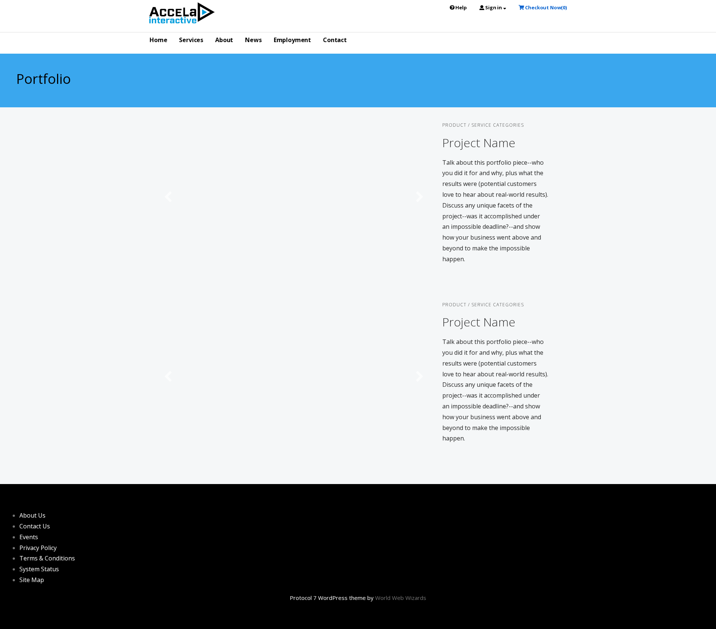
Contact (335, 40)
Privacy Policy (38, 548)
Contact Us (34, 526)
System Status (39, 569)
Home (158, 40)
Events (28, 537)
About (224, 40)
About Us (32, 515)
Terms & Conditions (47, 558)
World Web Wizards (400, 597)
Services (191, 40)
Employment (292, 40)
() (546, 7)
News (253, 40)
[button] (168, 197)
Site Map (31, 580)
